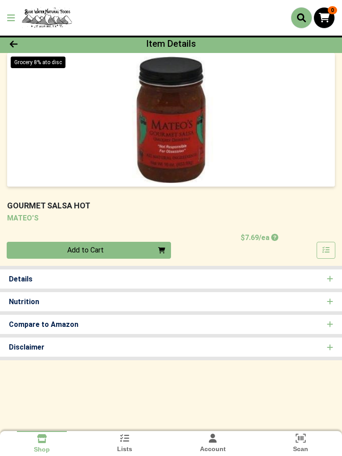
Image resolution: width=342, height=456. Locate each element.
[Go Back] (48, 43)
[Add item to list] (326, 250)
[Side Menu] (11, 17)
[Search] (301, 17)
